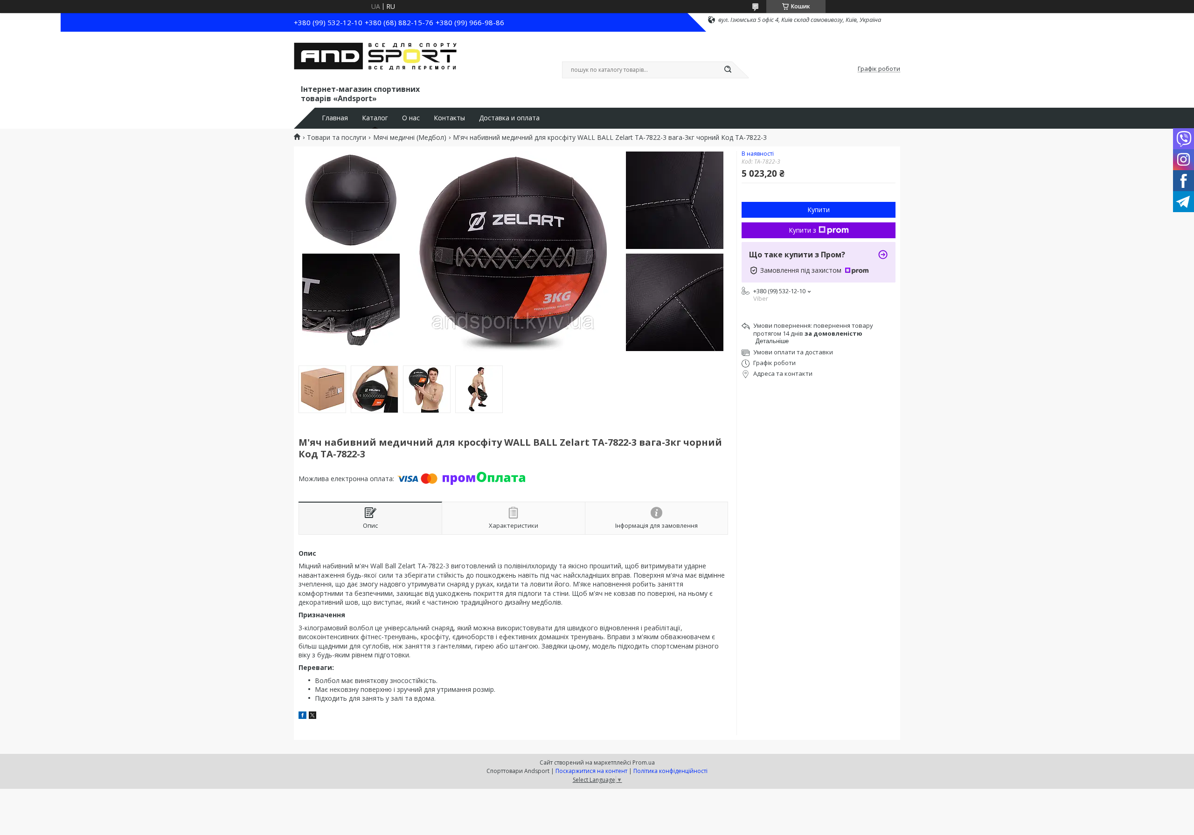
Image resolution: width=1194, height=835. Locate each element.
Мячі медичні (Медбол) (409, 137)
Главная (335, 118)
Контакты (449, 118)
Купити (818, 209)
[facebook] (302, 716)
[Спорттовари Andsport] (375, 59)
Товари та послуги (336, 137)
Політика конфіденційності (670, 771)
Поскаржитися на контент (591, 771)
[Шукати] (727, 70)
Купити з (802, 230)
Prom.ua (643, 762)
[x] (312, 716)
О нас (411, 118)
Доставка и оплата (509, 118)
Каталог (375, 118)
